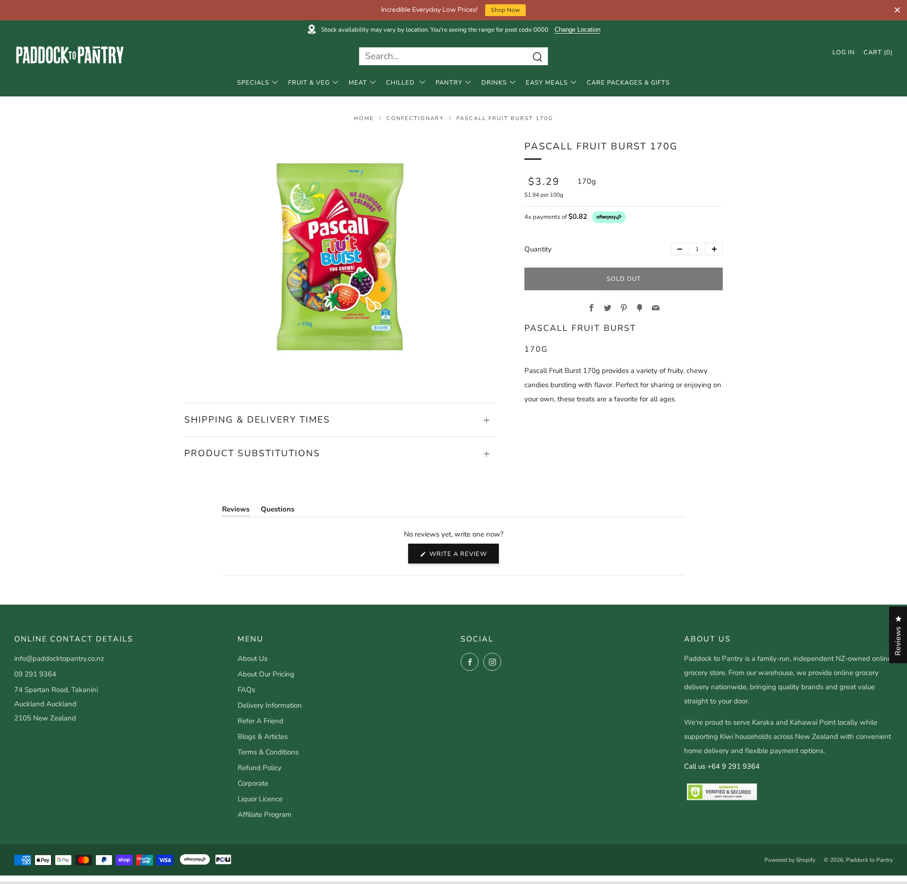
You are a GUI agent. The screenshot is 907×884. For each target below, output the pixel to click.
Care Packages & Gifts (628, 82)
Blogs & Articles (263, 736)
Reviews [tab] (235, 511)
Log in (843, 52)
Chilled (401, 82)
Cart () (878, 52)
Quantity (538, 249)
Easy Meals (547, 82)
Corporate (253, 783)
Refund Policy (260, 767)
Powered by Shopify (789, 860)
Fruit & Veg (309, 82)
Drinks (494, 82)
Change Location (577, 29)
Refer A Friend (260, 721)
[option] (340, 256)
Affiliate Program (264, 814)
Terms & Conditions (268, 752)
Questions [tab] (277, 511)
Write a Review (463, 556)
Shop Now (505, 9)
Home (364, 118)
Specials (253, 82)
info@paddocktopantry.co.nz (59, 658)
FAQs (246, 689)
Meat (358, 82)
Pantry (449, 82)
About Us (252, 658)
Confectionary (415, 118)
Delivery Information (270, 705)
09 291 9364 (35, 674)
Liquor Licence (260, 799)
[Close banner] (897, 10)
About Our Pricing (266, 674)
